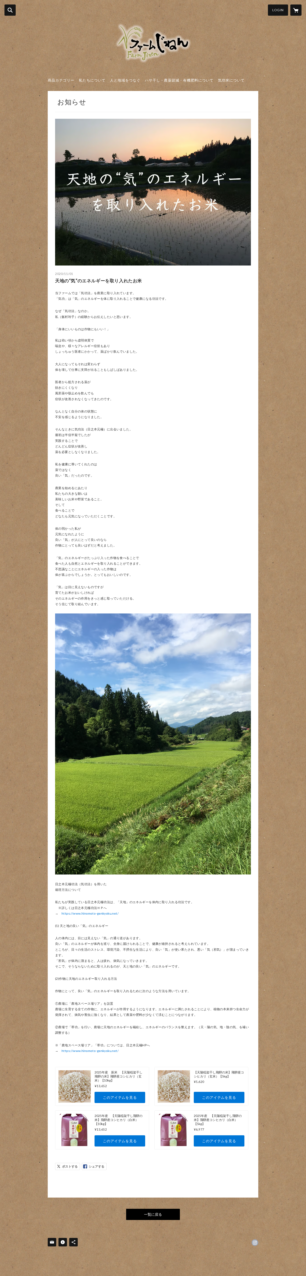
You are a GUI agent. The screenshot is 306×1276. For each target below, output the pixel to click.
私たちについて (92, 80)
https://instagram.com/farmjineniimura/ (255, 1242)
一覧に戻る (153, 1214)
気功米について (231, 80)
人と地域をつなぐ (125, 80)
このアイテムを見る (120, 1097)
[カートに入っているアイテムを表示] (296, 10)
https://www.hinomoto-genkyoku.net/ (90, 913)
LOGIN (278, 10)
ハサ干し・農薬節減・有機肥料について (179, 80)
